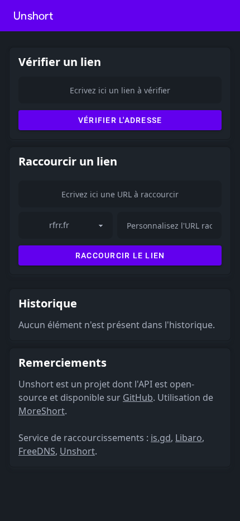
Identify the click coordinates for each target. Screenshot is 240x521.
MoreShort (41, 411)
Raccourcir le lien (120, 255)
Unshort (33, 15)
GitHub (138, 397)
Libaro (188, 438)
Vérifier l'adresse (120, 120)
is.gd (161, 438)
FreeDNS (36, 451)
